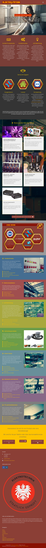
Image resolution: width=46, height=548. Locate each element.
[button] (43, 2)
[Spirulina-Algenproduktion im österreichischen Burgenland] (12, 131)
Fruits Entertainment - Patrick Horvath (22, 546)
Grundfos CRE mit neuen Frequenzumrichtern (30, 175)
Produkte (4, 532)
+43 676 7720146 (7, 458)
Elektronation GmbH (14, 545)
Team (3, 536)
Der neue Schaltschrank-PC (9, 202)
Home (3, 529)
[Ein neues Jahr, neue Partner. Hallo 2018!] (34, 131)
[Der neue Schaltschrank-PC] (12, 193)
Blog (3, 535)
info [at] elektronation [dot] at (9, 460)
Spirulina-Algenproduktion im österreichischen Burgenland (10, 140)
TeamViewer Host (39, 99)
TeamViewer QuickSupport (36, 102)
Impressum (4, 537)
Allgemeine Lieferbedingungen (7, 540)
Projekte (3, 531)
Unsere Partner (5, 533)
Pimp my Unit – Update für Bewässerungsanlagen (9, 175)
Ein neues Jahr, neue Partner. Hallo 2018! (33, 138)
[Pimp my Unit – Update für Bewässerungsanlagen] (12, 162)
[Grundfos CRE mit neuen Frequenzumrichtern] (34, 162)
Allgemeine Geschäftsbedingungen (8, 538)
